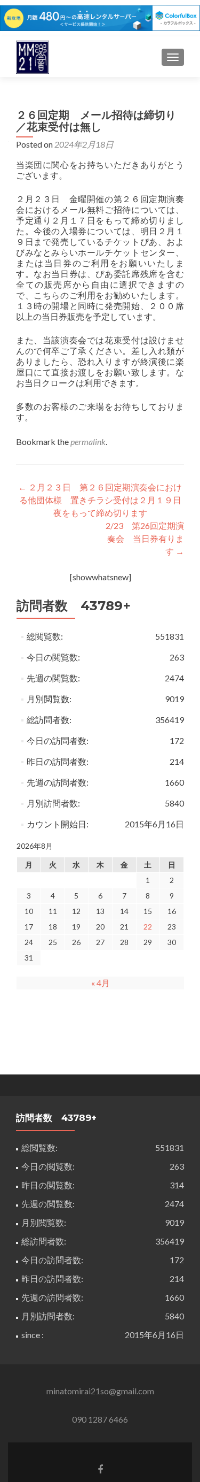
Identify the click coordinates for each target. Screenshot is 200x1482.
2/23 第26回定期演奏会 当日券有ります (145, 538)
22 (147, 926)
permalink (88, 441)
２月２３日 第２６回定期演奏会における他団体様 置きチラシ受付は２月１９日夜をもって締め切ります (100, 500)
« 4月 (100, 983)
